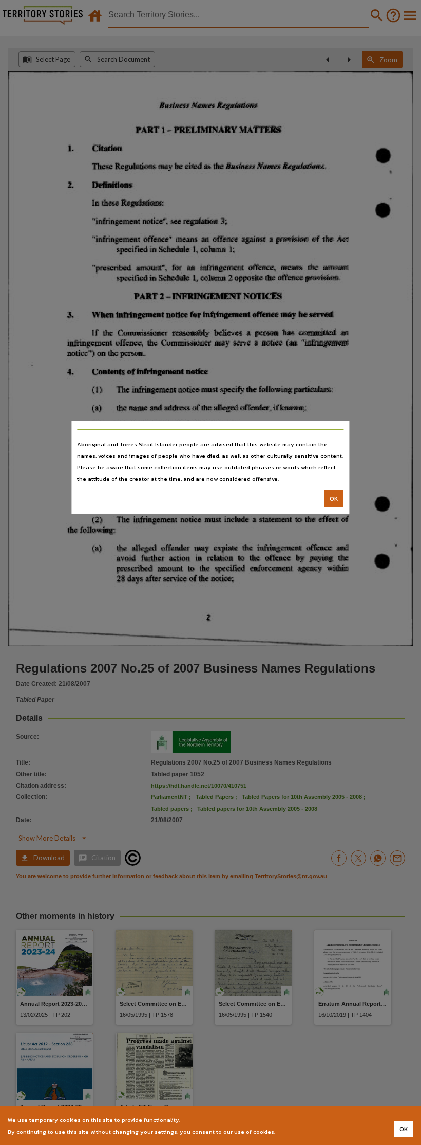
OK (334, 498)
